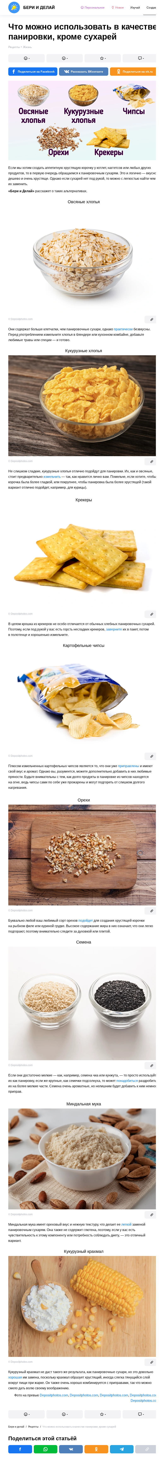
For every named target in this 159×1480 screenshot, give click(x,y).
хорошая (15, 1377)
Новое (119, 7)
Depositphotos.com (54, 1395)
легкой (126, 1224)
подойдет (85, 920)
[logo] (31, 7)
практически (123, 329)
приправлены (128, 766)
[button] (26, 58)
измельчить (52, 476)
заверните (114, 629)
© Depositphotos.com (20, 319)
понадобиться (127, 1080)
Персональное (95, 7)
